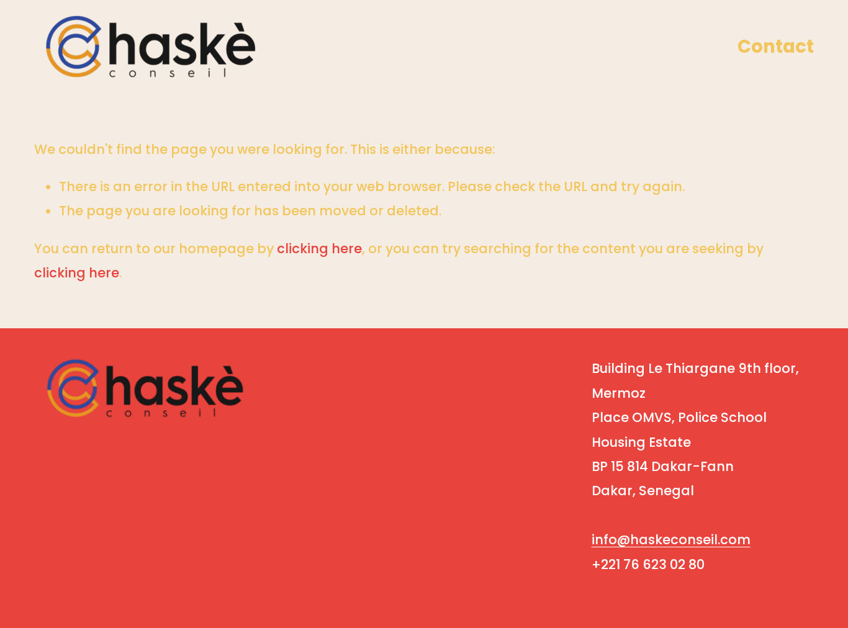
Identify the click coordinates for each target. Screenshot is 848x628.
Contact (775, 46)
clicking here (319, 249)
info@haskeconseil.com (671, 540)
